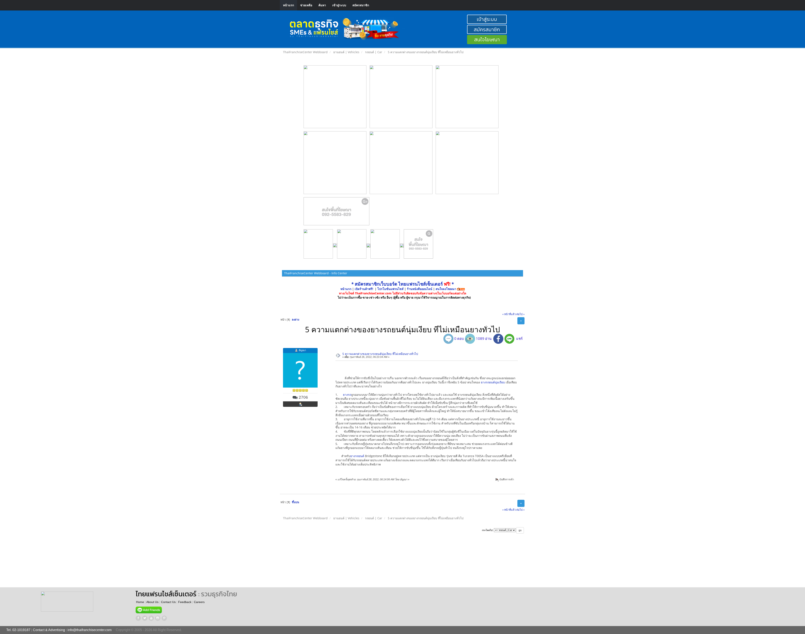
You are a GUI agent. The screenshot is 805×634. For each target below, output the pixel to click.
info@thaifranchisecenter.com (90, 630)
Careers (199, 602)
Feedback (184, 602)
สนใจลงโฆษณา (446, 289)
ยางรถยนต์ (357, 456)
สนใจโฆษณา (487, 39)
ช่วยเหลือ (306, 5)
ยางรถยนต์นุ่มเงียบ (493, 382)
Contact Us (168, 602)
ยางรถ (347, 395)
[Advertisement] (283, 564)
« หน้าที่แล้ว (509, 314)
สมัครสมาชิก (360, 5)
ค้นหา (322, 5)
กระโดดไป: (487, 530)
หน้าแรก (288, 5)
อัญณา (302, 350)
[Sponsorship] (337, 213)
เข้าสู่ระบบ (339, 5)
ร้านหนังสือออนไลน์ (419, 289)
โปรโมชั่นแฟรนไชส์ (390, 289)
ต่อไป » (520, 314)
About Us (152, 602)
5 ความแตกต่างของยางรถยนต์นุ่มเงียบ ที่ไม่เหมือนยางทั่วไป (380, 354)
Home (140, 602)
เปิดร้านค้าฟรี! (364, 289)
